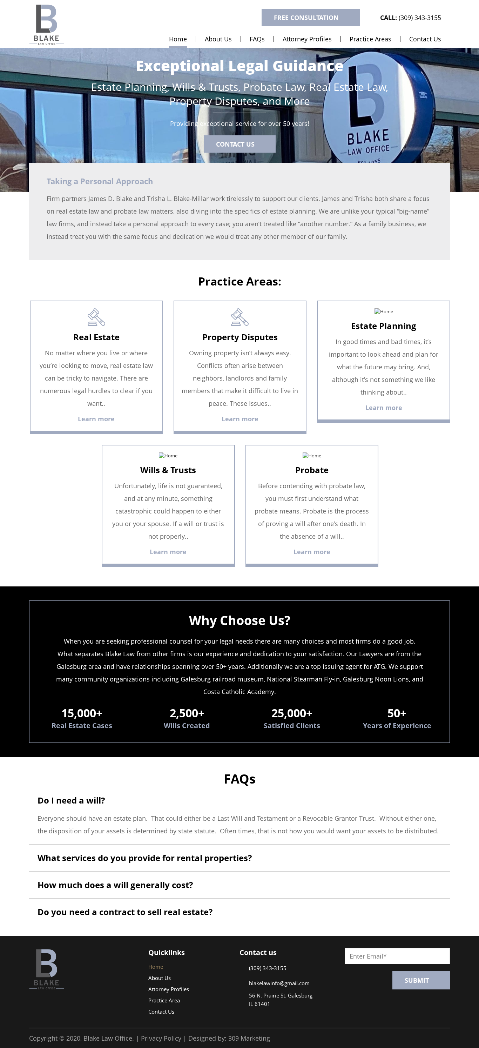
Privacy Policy (161, 1038)
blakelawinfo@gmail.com (279, 983)
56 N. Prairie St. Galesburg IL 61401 (280, 999)
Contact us (235, 144)
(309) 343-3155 (410, 17)
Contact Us (425, 39)
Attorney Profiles (307, 39)
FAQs (257, 39)
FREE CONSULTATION (306, 17)
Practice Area (164, 1000)
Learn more (96, 419)
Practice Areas (370, 39)
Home (178, 39)
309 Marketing (249, 1038)
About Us (218, 39)
